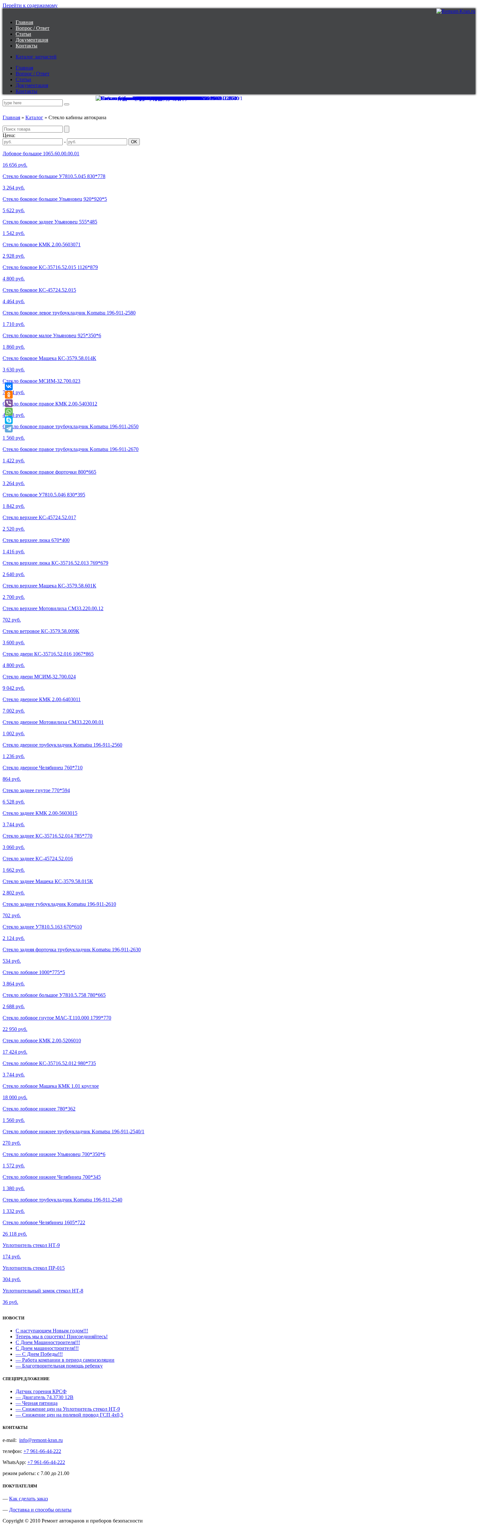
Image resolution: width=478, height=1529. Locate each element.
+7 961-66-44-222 (42, 1451)
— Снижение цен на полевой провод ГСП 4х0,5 (69, 1415)
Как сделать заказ (28, 1498)
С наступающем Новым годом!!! (52, 1330)
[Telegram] (9, 428)
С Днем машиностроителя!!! (47, 1348)
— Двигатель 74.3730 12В (44, 1397)
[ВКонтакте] (9, 386)
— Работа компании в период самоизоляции (65, 1360)
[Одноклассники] (9, 395)
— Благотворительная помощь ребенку (59, 1365)
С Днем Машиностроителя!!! (48, 1342)
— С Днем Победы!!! (39, 1354)
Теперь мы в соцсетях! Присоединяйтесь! (62, 1336)
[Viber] (9, 403)
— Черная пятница (37, 1403)
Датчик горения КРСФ (41, 1391)
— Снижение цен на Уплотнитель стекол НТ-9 (68, 1409)
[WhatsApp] (9, 412)
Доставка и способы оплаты (40, 1509)
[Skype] (9, 420)
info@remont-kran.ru (41, 1440)
